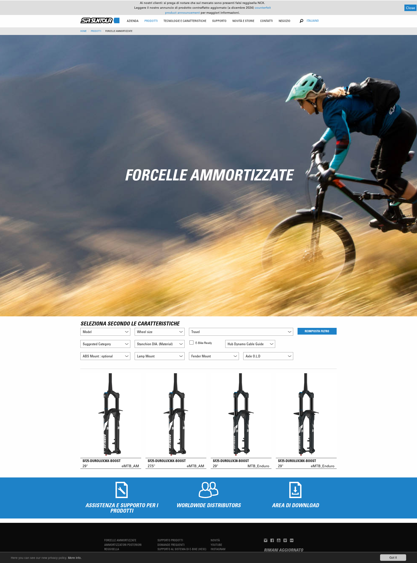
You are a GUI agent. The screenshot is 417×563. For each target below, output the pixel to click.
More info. (75, 557)
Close (410, 7)
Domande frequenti (171, 544)
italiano (313, 20)
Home (83, 31)
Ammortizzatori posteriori (123, 544)
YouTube (216, 544)
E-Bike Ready (203, 343)
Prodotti (96, 31)
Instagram (218, 549)
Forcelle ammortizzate (120, 540)
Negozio (284, 21)
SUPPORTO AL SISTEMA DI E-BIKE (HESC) (181, 549)
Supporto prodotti (170, 540)
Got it (393, 557)
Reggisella (111, 549)
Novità (215, 540)
